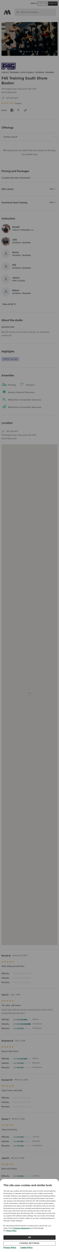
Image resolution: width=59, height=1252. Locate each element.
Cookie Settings (29, 1243)
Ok (29, 1238)
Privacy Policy (11, 1231)
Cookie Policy (26, 1248)
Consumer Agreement (21, 1228)
